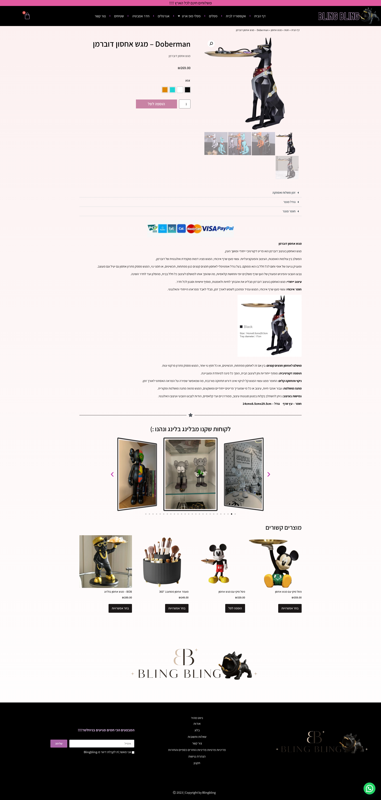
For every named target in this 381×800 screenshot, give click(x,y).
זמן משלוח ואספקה (283, 192)
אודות (197, 724)
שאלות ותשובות (197, 737)
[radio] (187, 90)
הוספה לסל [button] (235, 608)
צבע (187, 80)
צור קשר (100, 16)
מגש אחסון (276, 30)
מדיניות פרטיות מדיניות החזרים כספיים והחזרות (197, 750)
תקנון (197, 763)
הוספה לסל (156, 103)
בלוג (197, 730)
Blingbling (209, 792)
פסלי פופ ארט (191, 16)
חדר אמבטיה (140, 16)
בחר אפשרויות (289, 608)
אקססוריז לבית (236, 16)
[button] (211, 43)
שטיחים (119, 16)
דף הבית (260, 16)
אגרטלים (163, 16)
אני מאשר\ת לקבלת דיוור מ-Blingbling (107, 752)
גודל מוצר (289, 202)
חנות (286, 30)
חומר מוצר (289, 211)
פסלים (213, 16)
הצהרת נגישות (197, 756)
